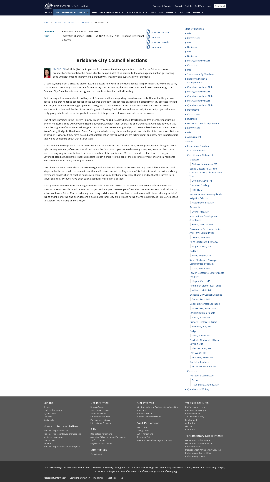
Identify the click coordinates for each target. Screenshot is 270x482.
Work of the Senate (53, 410)
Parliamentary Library (100, 420)
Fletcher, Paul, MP (201, 348)
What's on (142, 427)
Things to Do (143, 430)
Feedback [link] (111, 477)
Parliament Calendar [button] (162, 6)
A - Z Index (190, 423)
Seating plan (49, 420)
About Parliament (162, 12)
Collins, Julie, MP (200, 211)
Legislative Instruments (101, 443)
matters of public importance (203, 123)
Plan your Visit (143, 437)
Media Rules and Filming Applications (154, 440)
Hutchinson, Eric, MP (203, 202)
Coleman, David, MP (202, 180)
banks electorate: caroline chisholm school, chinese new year (206, 172)
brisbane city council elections (206, 294)
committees (193, 37)
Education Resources (100, 416)
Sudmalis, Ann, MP (201, 326)
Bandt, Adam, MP (201, 317)
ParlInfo (188, 6)
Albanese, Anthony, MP (204, 366)
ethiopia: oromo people (202, 312)
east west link (197, 352)
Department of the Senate (197, 440)
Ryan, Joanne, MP (201, 335)
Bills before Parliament (101, 433)
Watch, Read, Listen (99, 410)
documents (193, 109)
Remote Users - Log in (195, 410)
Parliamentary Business (70, 12)
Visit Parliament (190, 12)
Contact (178, 6)
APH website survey (194, 416)
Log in (209, 6)
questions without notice (201, 87)
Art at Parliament (145, 433)
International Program (100, 423)
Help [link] (121, 477)
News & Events (135, 12)
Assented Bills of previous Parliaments (108, 437)
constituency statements (200, 155)
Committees (96, 454)
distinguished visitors (198, 60)
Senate (47, 407)
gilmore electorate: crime (203, 321)
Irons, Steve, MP (201, 268)
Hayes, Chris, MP (201, 281)
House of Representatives (56, 430)
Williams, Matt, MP (202, 290)
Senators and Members (106, 12)
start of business (194, 28)
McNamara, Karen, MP (204, 308)
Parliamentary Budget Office (198, 453)
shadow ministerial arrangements (197, 80)
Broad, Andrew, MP (202, 224)
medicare (195, 159)
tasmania (195, 207)
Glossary (189, 426)
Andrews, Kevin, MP (202, 357)
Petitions (141, 410)
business (192, 46)
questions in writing (198, 389)
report (196, 380)
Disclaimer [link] (98, 477)
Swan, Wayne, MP (201, 255)
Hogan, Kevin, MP (201, 246)
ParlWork (199, 6)
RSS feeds (190, 429)
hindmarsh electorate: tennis (205, 285)
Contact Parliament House (149, 416)
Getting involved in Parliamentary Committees (158, 407)
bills (189, 33)
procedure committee (202, 375)
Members (48, 443)
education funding (199, 185)
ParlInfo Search (192, 413)
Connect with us (144, 413)
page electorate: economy (204, 241)
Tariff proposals (97, 440)
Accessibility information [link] (55, 477)
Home (48, 12)
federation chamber (198, 145)
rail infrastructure (199, 361)
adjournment (194, 136)
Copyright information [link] (80, 477)
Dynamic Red (50, 413)
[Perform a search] (224, 6)
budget (194, 250)
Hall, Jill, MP (198, 189)
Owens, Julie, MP (201, 237)
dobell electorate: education (205, 303)
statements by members (200, 74)
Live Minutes (49, 440)
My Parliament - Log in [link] (195, 407)
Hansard (85, 22)
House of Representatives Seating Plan (62, 446)
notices (189, 141)
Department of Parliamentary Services (203, 449)
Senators (48, 416)
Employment (191, 420)
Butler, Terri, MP (201, 299)
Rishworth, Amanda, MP (205, 164)
